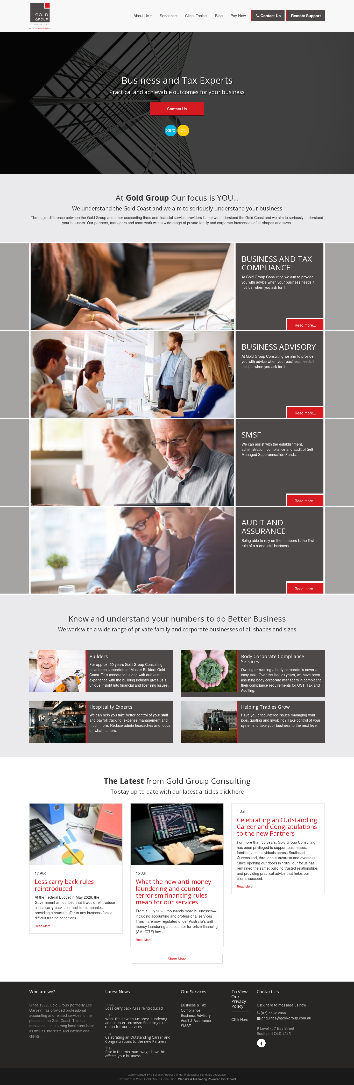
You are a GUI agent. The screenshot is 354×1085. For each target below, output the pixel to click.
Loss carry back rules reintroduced (134, 1008)
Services (167, 15)
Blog (219, 15)
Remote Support (306, 15)
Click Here (239, 1019)
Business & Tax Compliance (193, 1007)
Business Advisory (196, 1015)
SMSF (186, 1025)
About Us (141, 15)
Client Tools (195, 15)
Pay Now (238, 15)
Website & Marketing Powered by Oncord (207, 1079)
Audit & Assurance (196, 1020)
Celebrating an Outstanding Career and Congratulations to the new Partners (137, 1039)
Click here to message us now (281, 1005)
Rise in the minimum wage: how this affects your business (135, 1053)
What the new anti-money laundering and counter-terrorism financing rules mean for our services (136, 1022)
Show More (177, 958)
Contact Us (270, 15)
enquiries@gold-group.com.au (286, 1017)
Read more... (305, 325)
